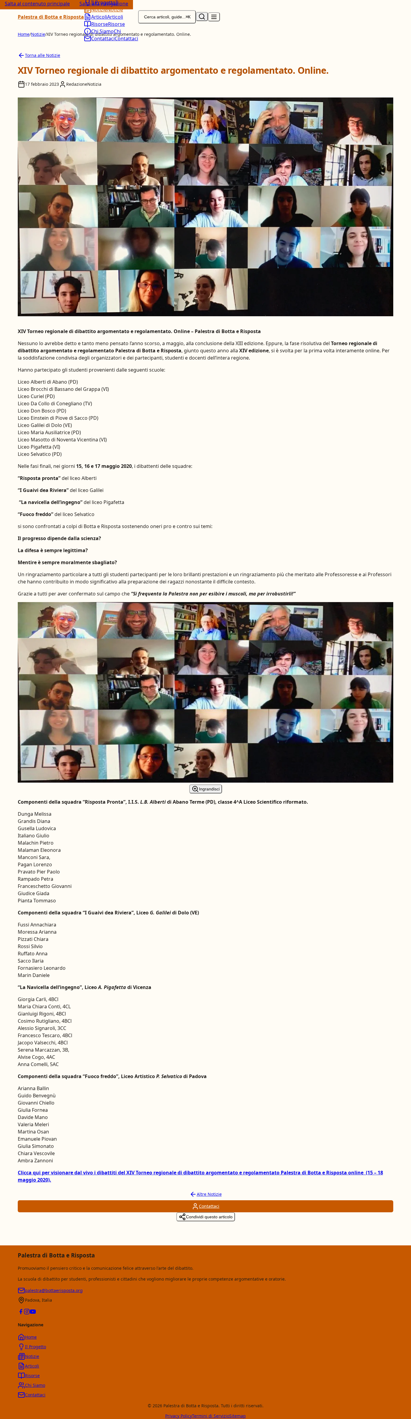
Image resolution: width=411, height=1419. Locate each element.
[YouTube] (33, 1312)
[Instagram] (27, 1312)
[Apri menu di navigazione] (214, 16)
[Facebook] (21, 1312)
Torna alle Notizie (42, 55)
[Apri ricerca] (202, 16)
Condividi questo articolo (209, 1216)
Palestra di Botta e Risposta (51, 17)
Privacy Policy (178, 1416)
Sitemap (237, 1416)
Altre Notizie (209, 1194)
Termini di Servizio (210, 1416)
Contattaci (209, 1206)
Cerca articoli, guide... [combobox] (167, 16)
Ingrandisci (209, 789)
